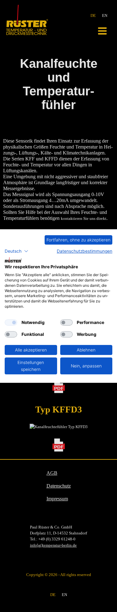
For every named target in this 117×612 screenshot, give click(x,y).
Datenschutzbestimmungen (84, 251)
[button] (16, 251)
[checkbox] (11, 322)
